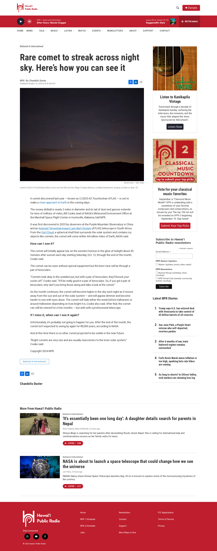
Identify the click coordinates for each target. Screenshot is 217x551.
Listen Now (175, 126)
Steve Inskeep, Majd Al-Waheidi (75, 429)
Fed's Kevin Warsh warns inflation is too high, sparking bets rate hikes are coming (178, 361)
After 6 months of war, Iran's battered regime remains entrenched (173, 344)
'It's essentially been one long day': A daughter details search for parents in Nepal (129, 421)
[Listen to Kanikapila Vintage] (175, 68)
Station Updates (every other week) (174, 264)
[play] (20, 21)
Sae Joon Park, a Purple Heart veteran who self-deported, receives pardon (175, 328)
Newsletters (124, 513)
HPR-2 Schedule (87, 526)
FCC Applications (166, 513)
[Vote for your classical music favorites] (175, 161)
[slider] (34, 21)
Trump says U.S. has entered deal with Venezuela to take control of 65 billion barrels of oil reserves (176, 311)
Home (20, 31)
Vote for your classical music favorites (175, 191)
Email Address (163, 251)
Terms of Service (166, 519)
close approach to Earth (53, 202)
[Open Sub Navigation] (35, 31)
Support (123, 526)
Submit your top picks (175, 225)
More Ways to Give (127, 532)
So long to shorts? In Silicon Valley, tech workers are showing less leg (178, 376)
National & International (31, 46)
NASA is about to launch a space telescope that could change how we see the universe (128, 464)
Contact (122, 519)
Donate (192, 7)
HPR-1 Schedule (87, 519)
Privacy (161, 526)
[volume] (29, 21)
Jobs (82, 532)
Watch (82, 31)
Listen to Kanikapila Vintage (175, 99)
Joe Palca (67, 472)
